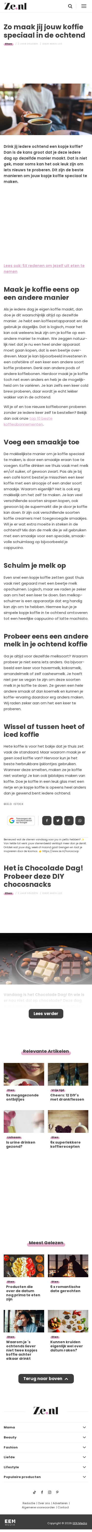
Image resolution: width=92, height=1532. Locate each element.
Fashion (11, 1447)
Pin (69, 820)
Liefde (9, 1457)
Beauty (10, 1437)
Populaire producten (22, 1477)
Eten (8, 44)
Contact (63, 1507)
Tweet (58, 820)
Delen (47, 820)
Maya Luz (56, 43)
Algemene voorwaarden (38, 1507)
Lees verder (46, 1014)
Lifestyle (11, 1467)
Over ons (44, 1503)
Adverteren (60, 1503)
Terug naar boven (42, 1379)
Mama (9, 1427)
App (80, 820)
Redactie (29, 1503)
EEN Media (80, 1523)
